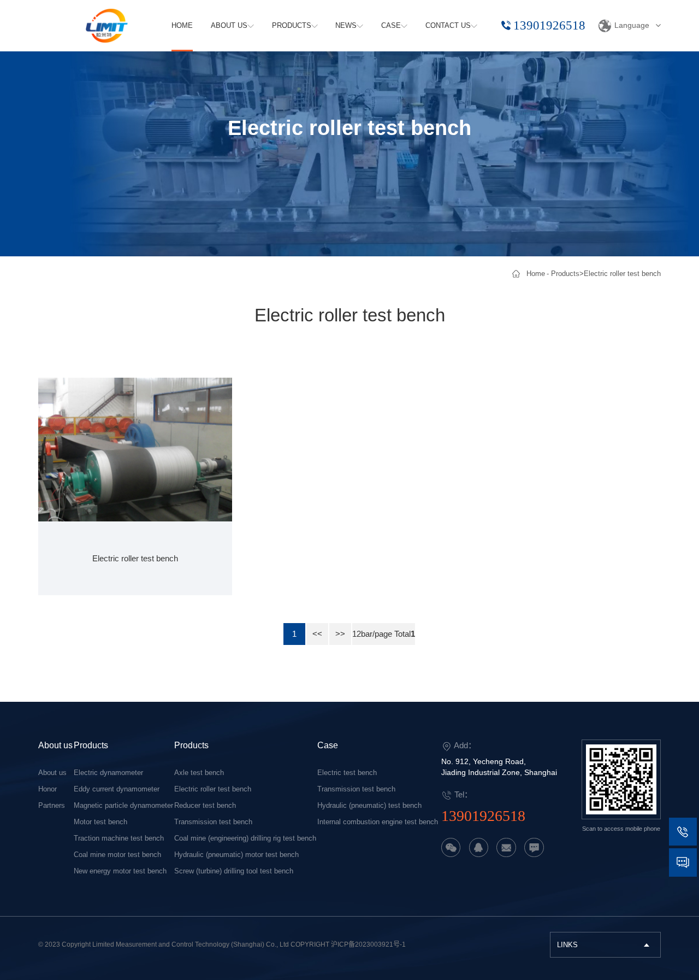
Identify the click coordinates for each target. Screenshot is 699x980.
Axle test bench (199, 772)
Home (535, 273)
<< (317, 633)
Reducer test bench (205, 805)
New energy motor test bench (120, 871)
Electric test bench (347, 772)
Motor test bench (100, 822)
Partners (51, 805)
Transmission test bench (213, 822)
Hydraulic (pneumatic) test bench (369, 805)
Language (631, 25)
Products (565, 273)
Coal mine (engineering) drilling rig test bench (245, 838)
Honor (47, 789)
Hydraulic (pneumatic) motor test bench (236, 854)
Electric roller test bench (622, 273)
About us (55, 745)
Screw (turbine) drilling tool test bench (233, 871)
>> (340, 633)
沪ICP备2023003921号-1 (368, 944)
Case (327, 745)
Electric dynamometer (108, 772)
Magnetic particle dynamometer (123, 805)
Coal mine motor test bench (117, 854)
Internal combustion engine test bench (377, 822)
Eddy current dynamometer (116, 789)
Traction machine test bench (119, 838)
